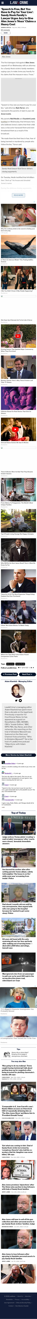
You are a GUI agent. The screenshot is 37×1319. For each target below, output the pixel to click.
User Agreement (9, 1302)
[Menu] (2, 3)
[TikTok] (23, 668)
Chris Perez (6, 1077)
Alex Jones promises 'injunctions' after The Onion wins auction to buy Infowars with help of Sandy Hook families (18, 1187)
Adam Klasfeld (6, 27)
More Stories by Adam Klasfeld (18, 755)
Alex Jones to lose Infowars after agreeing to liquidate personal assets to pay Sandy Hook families (18, 1256)
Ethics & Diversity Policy (23, 1302)
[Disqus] (18, 783)
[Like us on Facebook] (21, 668)
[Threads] (27, 668)
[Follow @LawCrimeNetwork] (29, 668)
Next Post (26, 674)
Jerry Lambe (6, 1192)
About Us (20, 1296)
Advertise (28, 1296)
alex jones (10, 664)
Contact (11, 1306)
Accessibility (25, 1299)
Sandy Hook (20, 664)
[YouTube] (19, 668)
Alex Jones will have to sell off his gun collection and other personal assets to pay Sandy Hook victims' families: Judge (18, 1221)
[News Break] (33, 668)
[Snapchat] (31, 668)
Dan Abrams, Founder (22, 1306)
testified (4, 122)
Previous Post (11, 674)
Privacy (17, 1299)
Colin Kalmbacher (8, 1118)
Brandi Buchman (7, 1226)
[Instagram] (25, 668)
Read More (18, 195)
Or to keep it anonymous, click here (19, 1055)
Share (6, 33)
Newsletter (9, 1299)
